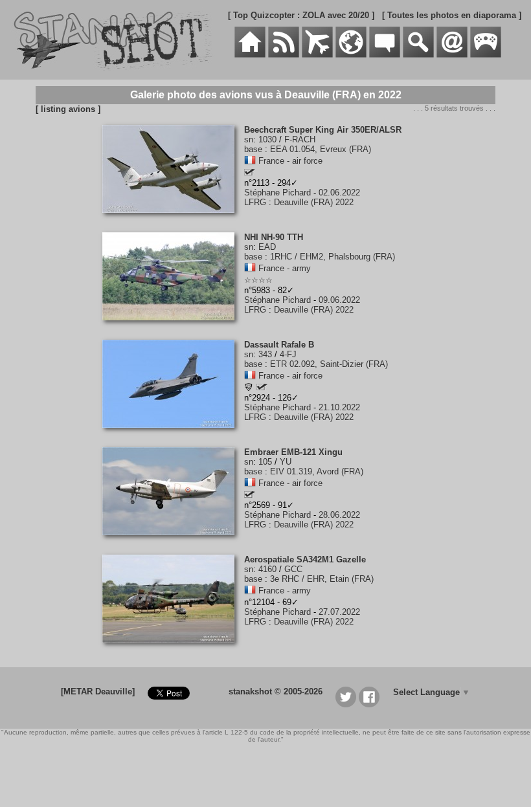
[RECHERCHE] (418, 55)
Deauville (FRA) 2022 (314, 202)
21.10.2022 (339, 407)
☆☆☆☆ (258, 280)
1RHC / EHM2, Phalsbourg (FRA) (332, 256)
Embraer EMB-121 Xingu (293, 452)
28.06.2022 (339, 515)
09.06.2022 (339, 300)
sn (248, 139)
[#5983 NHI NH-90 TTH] (173, 327)
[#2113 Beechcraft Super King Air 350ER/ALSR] (173, 220)
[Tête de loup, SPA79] (248, 388)
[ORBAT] (317, 55)
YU (285, 462)
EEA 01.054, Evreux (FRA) (320, 149)
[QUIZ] (485, 55)
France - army (284, 268)
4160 (267, 569)
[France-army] (250, 268)
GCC (293, 569)
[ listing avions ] (68, 109)
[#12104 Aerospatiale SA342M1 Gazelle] (173, 649)
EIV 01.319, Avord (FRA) (316, 471)
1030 (267, 139)
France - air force (290, 161)
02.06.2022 (339, 192)
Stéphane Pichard (277, 192)
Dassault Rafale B (279, 344)
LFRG (255, 202)
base (253, 149)
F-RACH (299, 139)
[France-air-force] (250, 161)
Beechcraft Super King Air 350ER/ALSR (322, 130)
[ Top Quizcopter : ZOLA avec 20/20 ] (301, 15)
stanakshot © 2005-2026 (275, 691)
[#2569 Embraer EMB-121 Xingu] (173, 542)
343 (265, 354)
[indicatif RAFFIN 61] (261, 387)
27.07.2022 (339, 612)
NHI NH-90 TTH (273, 237)
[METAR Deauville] (98, 691)
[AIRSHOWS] (351, 55)
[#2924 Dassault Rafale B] (173, 434)
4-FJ (288, 354)
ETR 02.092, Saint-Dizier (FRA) (329, 364)
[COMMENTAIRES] (384, 55)
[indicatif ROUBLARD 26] (249, 172)
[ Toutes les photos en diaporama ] (451, 15)
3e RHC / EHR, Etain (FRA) (322, 579)
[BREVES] (283, 55)
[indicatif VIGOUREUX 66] (249, 495)
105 (265, 462)
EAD (267, 247)
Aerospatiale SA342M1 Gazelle (305, 559)
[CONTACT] (452, 55)
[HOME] (250, 55)
